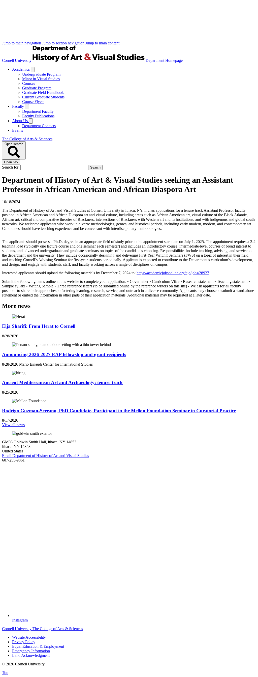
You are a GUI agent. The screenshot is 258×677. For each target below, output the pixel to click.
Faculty (18, 106)
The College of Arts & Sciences (27, 139)
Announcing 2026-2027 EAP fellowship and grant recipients (64, 354)
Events (17, 130)
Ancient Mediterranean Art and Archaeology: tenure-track (62, 382)
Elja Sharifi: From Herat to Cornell (38, 326)
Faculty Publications (38, 116)
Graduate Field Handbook (43, 92)
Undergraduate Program (41, 74)
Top (5, 672)
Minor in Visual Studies (41, 79)
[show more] (33, 69)
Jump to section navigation (63, 43)
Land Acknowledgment (31, 655)
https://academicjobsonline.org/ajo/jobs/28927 (173, 273)
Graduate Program (36, 88)
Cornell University (17, 60)
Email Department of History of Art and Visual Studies (45, 455)
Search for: (11, 167)
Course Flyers (33, 101)
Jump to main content (102, 43)
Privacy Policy (23, 642)
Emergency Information (31, 651)
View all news (13, 425)
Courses (28, 83)
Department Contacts (39, 126)
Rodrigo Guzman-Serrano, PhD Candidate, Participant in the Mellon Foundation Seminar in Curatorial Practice (119, 410)
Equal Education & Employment (38, 646)
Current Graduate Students (43, 97)
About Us (20, 121)
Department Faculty (38, 111)
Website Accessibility (29, 637)
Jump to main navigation (22, 43)
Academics (21, 69)
